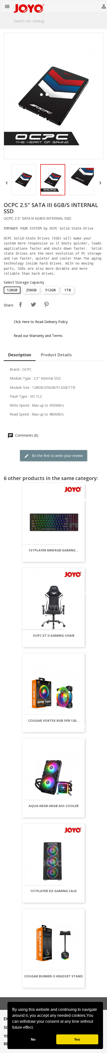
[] (101, 26)
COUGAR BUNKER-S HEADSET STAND (53, 976)
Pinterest (46, 304)
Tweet (33, 304)
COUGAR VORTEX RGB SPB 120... (53, 720)
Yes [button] (77, 1039)
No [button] (33, 1039)
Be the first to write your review (57, 455)
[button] (35, 1028)
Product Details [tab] (56, 355)
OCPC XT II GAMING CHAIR (53, 635)
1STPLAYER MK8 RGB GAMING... (54, 550)
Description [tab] (19, 355)
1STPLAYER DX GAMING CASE (53, 891)
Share (20, 304)
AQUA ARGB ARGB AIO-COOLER (54, 806)
